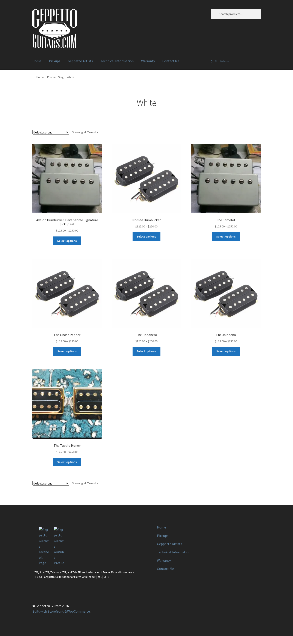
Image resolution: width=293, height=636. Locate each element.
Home (36, 61)
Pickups (54, 61)
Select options (67, 241)
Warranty (148, 61)
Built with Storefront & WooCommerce (61, 611)
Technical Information (117, 61)
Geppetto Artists (80, 61)
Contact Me (170, 61)
